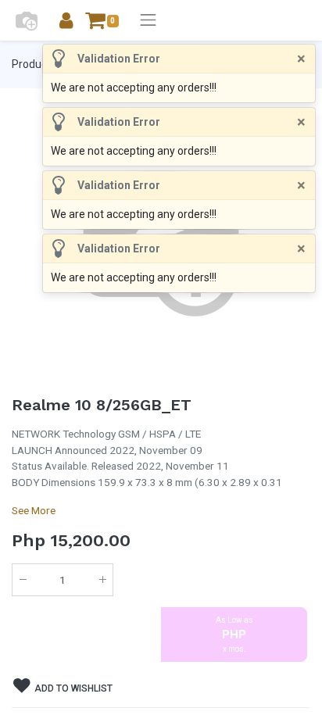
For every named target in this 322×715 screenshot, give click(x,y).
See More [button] (33, 510)
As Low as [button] (234, 635)
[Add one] (102, 579)
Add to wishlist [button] (72, 688)
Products (34, 64)
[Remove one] (23, 579)
